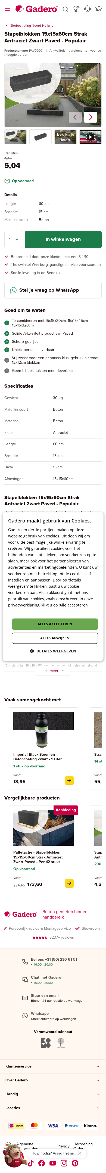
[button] (65, 8)
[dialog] (53, 586)
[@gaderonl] (30, 1163)
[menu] (7, 8)
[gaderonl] (64, 1163)
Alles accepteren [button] (55, 624)
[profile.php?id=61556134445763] (41, 1163)
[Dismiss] (79, 1153)
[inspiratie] (76, 8)
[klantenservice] (87, 8)
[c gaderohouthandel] (52, 1163)
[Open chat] (15, 1158)
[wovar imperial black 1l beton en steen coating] (69, 780)
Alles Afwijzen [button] (55, 638)
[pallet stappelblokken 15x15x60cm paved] (69, 883)
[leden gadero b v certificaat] (8, 1146)
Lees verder (18, 611)
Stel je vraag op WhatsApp (49, 290)
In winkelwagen (63, 239)
